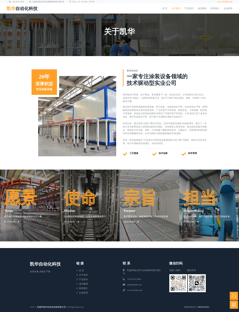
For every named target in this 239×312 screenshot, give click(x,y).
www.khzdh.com (224, 1)
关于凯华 (176, 8)
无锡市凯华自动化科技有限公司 (51, 307)
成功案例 (202, 8)
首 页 (164, 8)
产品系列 (189, 8)
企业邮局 (228, 8)
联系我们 (215, 8)
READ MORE (9, 222)
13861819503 (203, 307)
